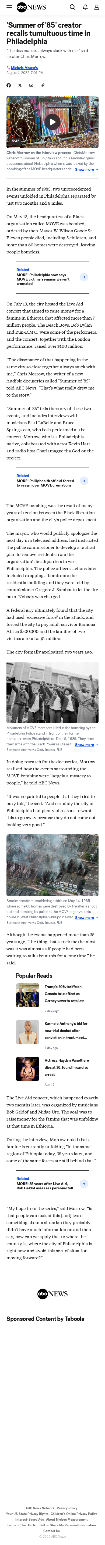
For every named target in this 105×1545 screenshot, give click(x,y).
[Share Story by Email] (31, 85)
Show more (84, 170)
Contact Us (51, 1531)
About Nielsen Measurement (67, 1519)
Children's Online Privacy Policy (74, 1514)
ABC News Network (40, 1508)
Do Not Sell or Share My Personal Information (62, 1525)
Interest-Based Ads (29, 1519)
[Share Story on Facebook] (9, 85)
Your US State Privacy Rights (27, 1514)
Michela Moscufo (24, 68)
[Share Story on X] (20, 85)
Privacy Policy (67, 1508)
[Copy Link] (42, 85)
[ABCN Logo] (31, 7)
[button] (9, 7)
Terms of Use (16, 1525)
